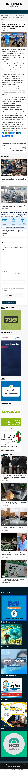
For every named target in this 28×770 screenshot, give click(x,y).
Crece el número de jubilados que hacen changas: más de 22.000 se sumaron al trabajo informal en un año (14, 179)
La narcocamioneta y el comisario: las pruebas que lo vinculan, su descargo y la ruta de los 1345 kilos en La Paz (13, 554)
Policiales (4, 472)
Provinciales (4, 499)
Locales (3, 576)
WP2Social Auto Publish (9, 769)
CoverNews (10, 766)
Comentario (5, 253)
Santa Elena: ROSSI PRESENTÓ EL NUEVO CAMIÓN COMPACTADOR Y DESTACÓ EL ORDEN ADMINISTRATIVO (13, 581)
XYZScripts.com (20, 769)
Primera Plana (9, 174)
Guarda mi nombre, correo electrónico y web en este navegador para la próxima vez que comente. (13, 288)
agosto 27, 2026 (5, 530)
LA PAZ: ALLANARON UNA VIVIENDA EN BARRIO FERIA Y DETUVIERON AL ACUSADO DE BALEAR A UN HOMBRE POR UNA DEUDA (14, 477)
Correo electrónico (18, 272)
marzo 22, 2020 (6, 30)
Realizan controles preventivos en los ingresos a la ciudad (14, 143)
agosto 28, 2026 (5, 480)
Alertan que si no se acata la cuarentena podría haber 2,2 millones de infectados (15, 148)
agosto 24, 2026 (5, 182)
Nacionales (4, 22)
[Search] (26, 11)
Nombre (4, 271)
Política (3, 524)
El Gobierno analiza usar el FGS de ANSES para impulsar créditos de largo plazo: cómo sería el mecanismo (13, 232)
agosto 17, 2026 (5, 235)
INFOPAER (14, 4)
